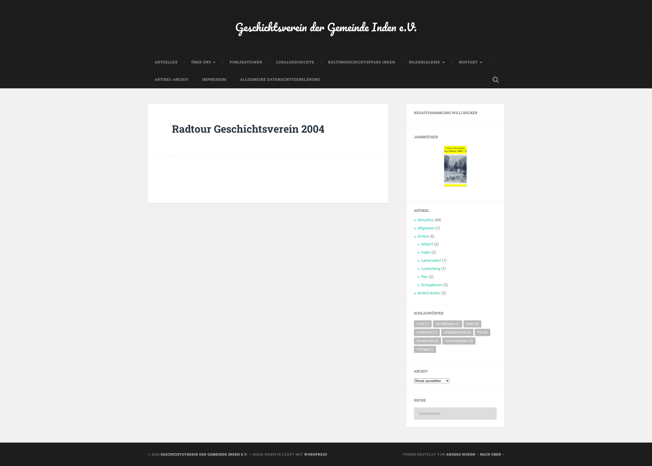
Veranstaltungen (459, 341)
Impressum (214, 79)
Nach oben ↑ (492, 454)
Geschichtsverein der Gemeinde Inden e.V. (326, 27)
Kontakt (468, 62)
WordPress (315, 454)
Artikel (423, 236)
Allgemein (425, 228)
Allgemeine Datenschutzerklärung (280, 79)
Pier (424, 277)
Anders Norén (460, 454)
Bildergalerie (424, 62)
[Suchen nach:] (455, 413)
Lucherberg (430, 268)
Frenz (423, 324)
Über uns (201, 62)
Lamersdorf (431, 260)
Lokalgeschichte (295, 62)
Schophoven (431, 285)
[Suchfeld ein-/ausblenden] (495, 79)
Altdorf (427, 244)
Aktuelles (166, 62)
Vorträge (425, 349)
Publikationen (246, 62)
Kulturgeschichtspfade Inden (361, 62)
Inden (425, 252)
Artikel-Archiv (171, 79)
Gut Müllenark (447, 324)
